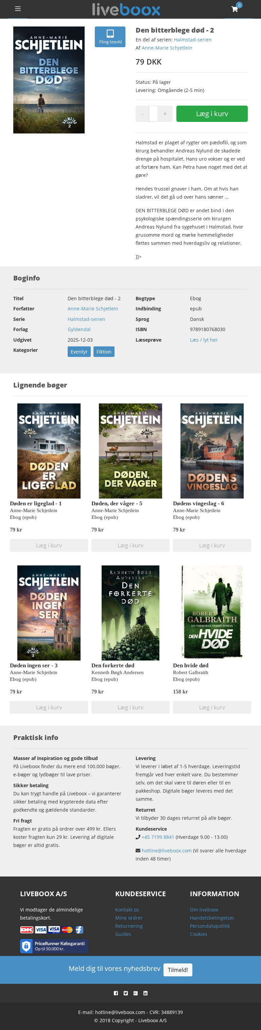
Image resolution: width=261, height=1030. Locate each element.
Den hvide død (190, 665)
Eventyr (79, 351)
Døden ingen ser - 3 (34, 665)
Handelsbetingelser (212, 918)
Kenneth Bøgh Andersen (117, 672)
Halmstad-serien (193, 39)
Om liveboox (204, 909)
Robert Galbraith (190, 672)
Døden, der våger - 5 (116, 503)
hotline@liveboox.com (167, 850)
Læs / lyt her (204, 340)
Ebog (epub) (110, 41)
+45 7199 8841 (158, 837)
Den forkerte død (112, 665)
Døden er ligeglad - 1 (36, 503)
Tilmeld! (178, 970)
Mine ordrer (129, 918)
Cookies (198, 934)
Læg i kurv (212, 113)
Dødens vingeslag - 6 (198, 503)
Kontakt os (127, 909)
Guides (123, 934)
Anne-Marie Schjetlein (167, 47)
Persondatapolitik (210, 926)
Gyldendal (79, 329)
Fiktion (104, 351)
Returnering (129, 926)
